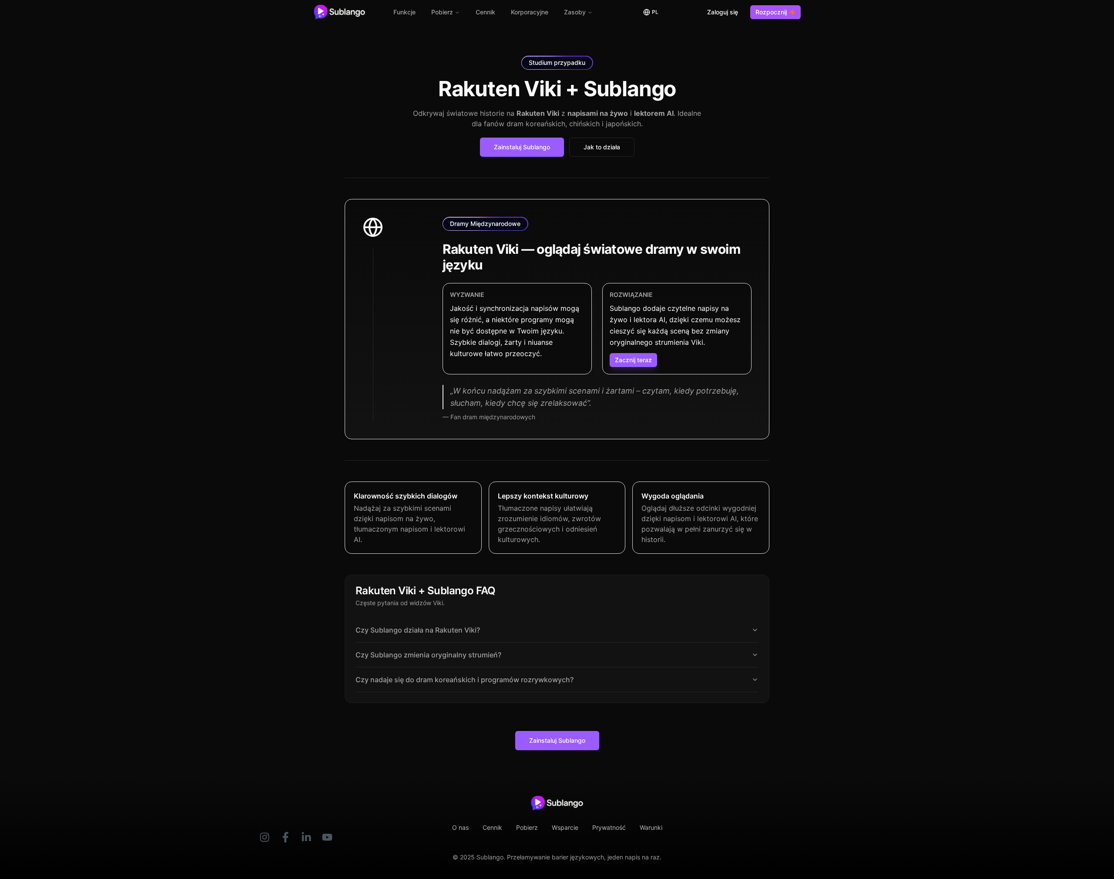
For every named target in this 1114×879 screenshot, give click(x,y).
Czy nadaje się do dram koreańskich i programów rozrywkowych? (465, 679)
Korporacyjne (529, 12)
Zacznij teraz (633, 360)
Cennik (485, 12)
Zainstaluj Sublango (522, 147)
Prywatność (609, 827)
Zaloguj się (722, 12)
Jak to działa (602, 147)
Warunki (651, 827)
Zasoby (575, 12)
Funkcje (404, 12)
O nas (460, 827)
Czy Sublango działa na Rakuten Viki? (418, 630)
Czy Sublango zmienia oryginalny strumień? (428, 654)
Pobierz (442, 12)
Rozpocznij (771, 12)
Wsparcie (565, 827)
